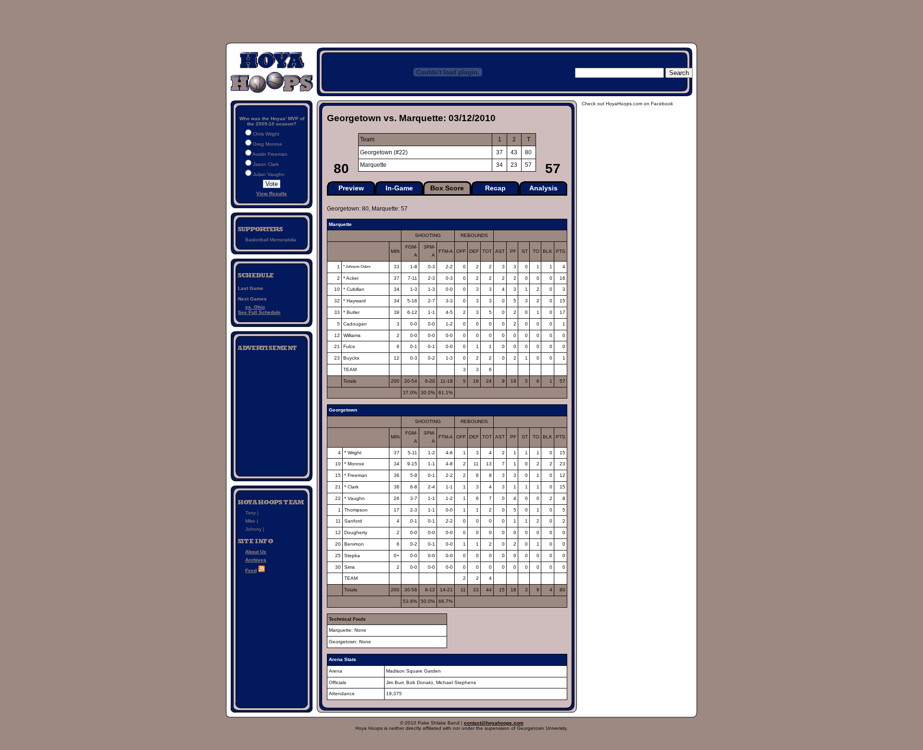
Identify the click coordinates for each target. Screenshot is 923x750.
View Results (271, 193)
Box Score (447, 188)
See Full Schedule (259, 312)
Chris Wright (266, 134)
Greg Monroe (267, 144)
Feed (251, 570)
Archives (255, 559)
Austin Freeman (269, 154)
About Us (255, 551)
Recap (495, 188)
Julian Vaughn (269, 174)
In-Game (399, 188)
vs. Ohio (255, 307)
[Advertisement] (271, 410)
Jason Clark (266, 164)
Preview (351, 188)
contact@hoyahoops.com (494, 722)
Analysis (543, 188)
